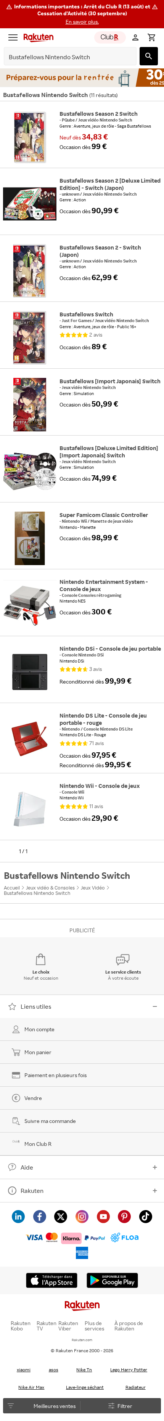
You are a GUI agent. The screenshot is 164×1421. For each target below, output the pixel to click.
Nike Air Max (31, 1387)
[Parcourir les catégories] (13, 37)
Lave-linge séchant (85, 1387)
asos (53, 1369)
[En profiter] (82, 77)
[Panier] (151, 37)
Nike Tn (84, 1369)
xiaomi (24, 1369)
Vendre (33, 1098)
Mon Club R (37, 1144)
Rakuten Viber (68, 1326)
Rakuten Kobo (21, 1326)
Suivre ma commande (50, 1121)
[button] (82, 14)
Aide (27, 1167)
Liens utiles (36, 1006)
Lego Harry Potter (128, 1369)
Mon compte (39, 1029)
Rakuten (32, 1190)
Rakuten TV (46, 1326)
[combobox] (64, 57)
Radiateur (135, 1387)
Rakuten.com (82, 1340)
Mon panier (37, 1052)
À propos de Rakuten (128, 1326)
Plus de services (94, 1326)
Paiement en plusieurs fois (55, 1075)
